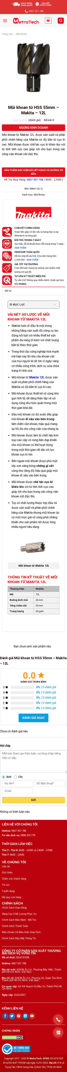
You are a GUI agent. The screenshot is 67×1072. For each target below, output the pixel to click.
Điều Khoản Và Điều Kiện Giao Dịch (21, 932)
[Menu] (5, 20)
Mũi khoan (21, 34)
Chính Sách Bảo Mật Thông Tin (19, 938)
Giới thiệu (7, 872)
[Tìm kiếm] (61, 21)
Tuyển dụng (8, 891)
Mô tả (8, 290)
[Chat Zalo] (58, 1032)
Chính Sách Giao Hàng (14, 907)
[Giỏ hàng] (48, 21)
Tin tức (6, 884)
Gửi (33, 800)
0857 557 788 (35, 179)
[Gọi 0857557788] (58, 1019)
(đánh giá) (35, 120)
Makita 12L (36, 377)
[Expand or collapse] (55, 305)
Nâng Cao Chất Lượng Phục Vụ (19, 913)
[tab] (33, 291)
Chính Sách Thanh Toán (15, 926)
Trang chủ (7, 34)
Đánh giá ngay (33, 718)
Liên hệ (6, 866)
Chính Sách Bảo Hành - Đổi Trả (19, 919)
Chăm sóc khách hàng (14, 878)
